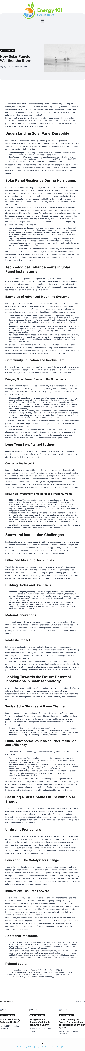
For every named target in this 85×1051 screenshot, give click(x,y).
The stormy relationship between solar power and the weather (35, 942)
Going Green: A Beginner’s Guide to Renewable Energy (31, 976)
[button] (42, 21)
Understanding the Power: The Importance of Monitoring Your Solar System (72, 1023)
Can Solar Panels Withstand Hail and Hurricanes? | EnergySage (35, 951)
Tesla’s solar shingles (32, 716)
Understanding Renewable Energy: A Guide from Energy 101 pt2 (35, 970)
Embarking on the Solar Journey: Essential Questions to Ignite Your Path (39, 974)
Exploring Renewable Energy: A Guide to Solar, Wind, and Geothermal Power (41, 972)
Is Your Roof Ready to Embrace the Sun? (11, 1020)
